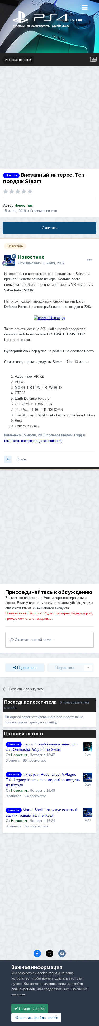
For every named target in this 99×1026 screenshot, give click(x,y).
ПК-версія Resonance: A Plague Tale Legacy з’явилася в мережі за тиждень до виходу (43, 780)
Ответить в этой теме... (34, 639)
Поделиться (26, 668)
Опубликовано (41, 263)
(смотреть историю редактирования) (33, 441)
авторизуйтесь (69, 603)
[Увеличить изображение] (49, 318)
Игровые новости (43, 211)
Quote (21, 459)
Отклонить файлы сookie (36, 1017)
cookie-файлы (48, 973)
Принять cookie (31, 1008)
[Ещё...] (89, 260)
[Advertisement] (49, 119)
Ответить (49, 228)
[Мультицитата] (8, 459)
